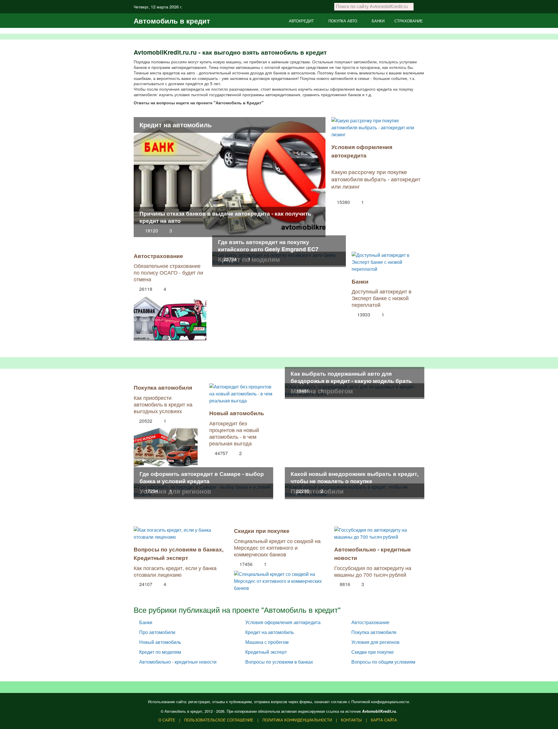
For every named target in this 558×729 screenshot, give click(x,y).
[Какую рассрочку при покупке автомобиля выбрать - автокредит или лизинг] (377, 127)
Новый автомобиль (236, 413)
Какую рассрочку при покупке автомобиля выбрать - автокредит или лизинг (376, 179)
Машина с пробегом (267, 642)
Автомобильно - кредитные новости (178, 661)
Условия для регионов (375, 642)
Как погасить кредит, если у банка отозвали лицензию (175, 571)
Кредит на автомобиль (176, 124)
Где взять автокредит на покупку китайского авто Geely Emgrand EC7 (268, 245)
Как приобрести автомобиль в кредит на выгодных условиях (163, 404)
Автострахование (158, 256)
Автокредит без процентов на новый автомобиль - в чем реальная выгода (234, 433)
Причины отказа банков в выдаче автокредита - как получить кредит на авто (225, 217)
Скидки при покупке (261, 530)
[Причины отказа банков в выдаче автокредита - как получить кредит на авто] (230, 176)
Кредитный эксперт (161, 558)
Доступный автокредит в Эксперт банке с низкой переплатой (382, 298)
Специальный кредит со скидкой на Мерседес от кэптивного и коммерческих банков (277, 547)
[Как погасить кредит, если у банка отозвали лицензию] (179, 533)
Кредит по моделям (160, 652)
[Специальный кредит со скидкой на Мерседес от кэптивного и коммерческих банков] (279, 580)
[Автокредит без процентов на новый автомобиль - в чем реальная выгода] (241, 393)
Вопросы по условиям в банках (178, 549)
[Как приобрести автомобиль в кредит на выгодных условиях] (166, 446)
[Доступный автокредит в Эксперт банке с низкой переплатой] (388, 262)
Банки (360, 281)
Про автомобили (157, 632)
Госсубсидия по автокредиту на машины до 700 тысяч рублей (372, 571)
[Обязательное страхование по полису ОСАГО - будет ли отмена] (170, 317)
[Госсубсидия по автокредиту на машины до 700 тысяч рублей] (379, 533)
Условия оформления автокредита (361, 151)
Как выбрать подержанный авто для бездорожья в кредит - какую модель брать (351, 377)
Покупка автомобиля (163, 387)
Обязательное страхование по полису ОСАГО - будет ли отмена (168, 272)
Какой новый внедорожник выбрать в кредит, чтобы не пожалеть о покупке (355, 477)
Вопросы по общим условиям (383, 661)
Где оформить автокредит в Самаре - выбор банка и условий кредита (202, 477)
